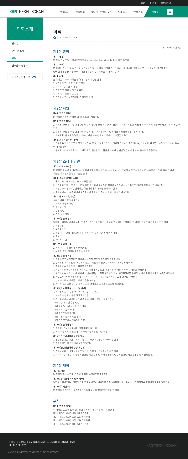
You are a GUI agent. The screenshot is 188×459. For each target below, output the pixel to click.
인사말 (15, 43)
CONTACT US (166, 3)
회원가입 (153, 3)
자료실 (155, 12)
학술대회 (80, 12)
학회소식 (122, 12)
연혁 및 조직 (18, 50)
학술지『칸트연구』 (101, 12)
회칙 (14, 58)
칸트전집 (138, 12)
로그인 (143, 3)
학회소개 (65, 12)
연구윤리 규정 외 (20, 65)
